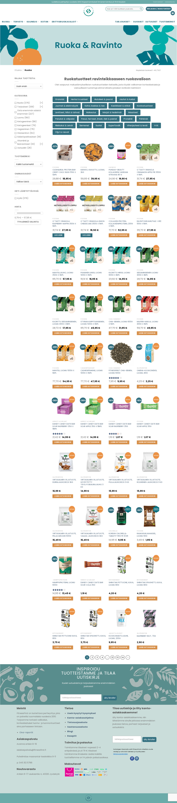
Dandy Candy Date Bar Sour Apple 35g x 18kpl (92, 425)
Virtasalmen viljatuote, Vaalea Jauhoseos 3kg (92, 534)
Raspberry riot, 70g (146, 636)
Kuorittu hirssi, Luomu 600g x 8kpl (119, 273)
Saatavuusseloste (77, 726)
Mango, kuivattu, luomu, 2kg (93, 171)
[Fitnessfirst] (88, 11)
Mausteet (133, 112)
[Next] (128, 657)
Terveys (18, 21)
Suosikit (138, 21)
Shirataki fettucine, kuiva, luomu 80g (121, 583)
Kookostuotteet (145, 105)
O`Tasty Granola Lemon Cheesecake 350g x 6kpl (92, 222)
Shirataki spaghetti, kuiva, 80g (93, 637)
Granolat (59, 99)
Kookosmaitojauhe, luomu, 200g (118, 637)
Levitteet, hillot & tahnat (67, 112)
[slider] (16, 213)
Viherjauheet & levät (137, 125)
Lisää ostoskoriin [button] (62, 184)
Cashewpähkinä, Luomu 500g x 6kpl (92, 371)
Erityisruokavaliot (64, 21)
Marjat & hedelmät (112, 112)
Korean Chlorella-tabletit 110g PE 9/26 (118, 534)
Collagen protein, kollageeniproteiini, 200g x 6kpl (121, 223)
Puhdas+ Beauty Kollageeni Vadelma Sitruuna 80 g (118, 172)
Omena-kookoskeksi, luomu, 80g (147, 371)
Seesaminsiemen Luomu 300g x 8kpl (147, 273)
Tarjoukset (122, 21)
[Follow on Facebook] (132, 758)
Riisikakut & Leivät (64, 125)
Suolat (99, 125)
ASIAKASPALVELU (170, 2)
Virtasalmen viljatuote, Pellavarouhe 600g (64, 534)
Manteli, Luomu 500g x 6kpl (63, 371)
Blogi (70, 731)
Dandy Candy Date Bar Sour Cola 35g (92, 583)
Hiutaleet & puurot (103, 99)
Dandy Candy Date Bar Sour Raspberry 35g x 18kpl (63, 426)
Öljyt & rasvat (62, 132)
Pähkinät (143, 118)
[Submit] (141, 9)
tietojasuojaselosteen (120, 754)
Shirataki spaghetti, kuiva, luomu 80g (149, 583)
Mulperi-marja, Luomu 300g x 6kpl (147, 322)
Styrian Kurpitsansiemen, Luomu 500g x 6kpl (92, 322)
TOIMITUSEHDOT (158, 2)
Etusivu (18, 70)
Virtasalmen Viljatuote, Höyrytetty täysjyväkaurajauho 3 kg (92, 483)
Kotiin (44, 21)
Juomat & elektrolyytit (66, 105)
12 (112, 657)
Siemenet (84, 125)
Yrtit (156, 125)
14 (123, 657)
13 (117, 657)
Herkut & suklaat (79, 99)
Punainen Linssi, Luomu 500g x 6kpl (91, 273)
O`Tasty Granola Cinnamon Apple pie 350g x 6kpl (149, 172)
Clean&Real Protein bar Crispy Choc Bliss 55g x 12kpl (64, 172)
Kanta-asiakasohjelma (80, 717)
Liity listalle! (110, 697)
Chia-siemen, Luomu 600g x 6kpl (121, 322)
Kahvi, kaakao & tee (95, 105)
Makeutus (91, 112)
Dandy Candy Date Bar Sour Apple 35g (148, 425)
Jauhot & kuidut (127, 99)
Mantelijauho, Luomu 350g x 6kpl (62, 273)
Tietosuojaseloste (77, 722)
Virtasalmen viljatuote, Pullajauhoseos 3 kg (120, 481)
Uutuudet (151, 21)
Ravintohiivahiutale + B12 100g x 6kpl (149, 222)
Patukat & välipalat (65, 118)
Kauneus (32, 21)
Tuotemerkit (167, 21)
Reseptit (72, 735)
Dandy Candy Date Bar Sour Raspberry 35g (120, 425)
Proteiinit (128, 118)
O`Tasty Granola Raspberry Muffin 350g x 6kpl (64, 223)
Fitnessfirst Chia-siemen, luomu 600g (120, 371)
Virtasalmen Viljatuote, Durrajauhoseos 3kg (64, 481)
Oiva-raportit (26, 732)
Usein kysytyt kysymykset (81, 713)
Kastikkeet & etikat (120, 105)
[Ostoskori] (173, 13)
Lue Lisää (58, 235)
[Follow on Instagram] (137, 758)
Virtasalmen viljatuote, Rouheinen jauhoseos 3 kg (149, 481)
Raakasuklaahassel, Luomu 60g (146, 534)
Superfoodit (114, 125)
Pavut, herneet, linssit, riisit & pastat (99, 118)
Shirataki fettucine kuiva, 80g (64, 637)
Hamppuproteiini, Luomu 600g (63, 583)
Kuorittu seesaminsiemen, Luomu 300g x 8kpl (64, 322)
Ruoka (6, 21)
